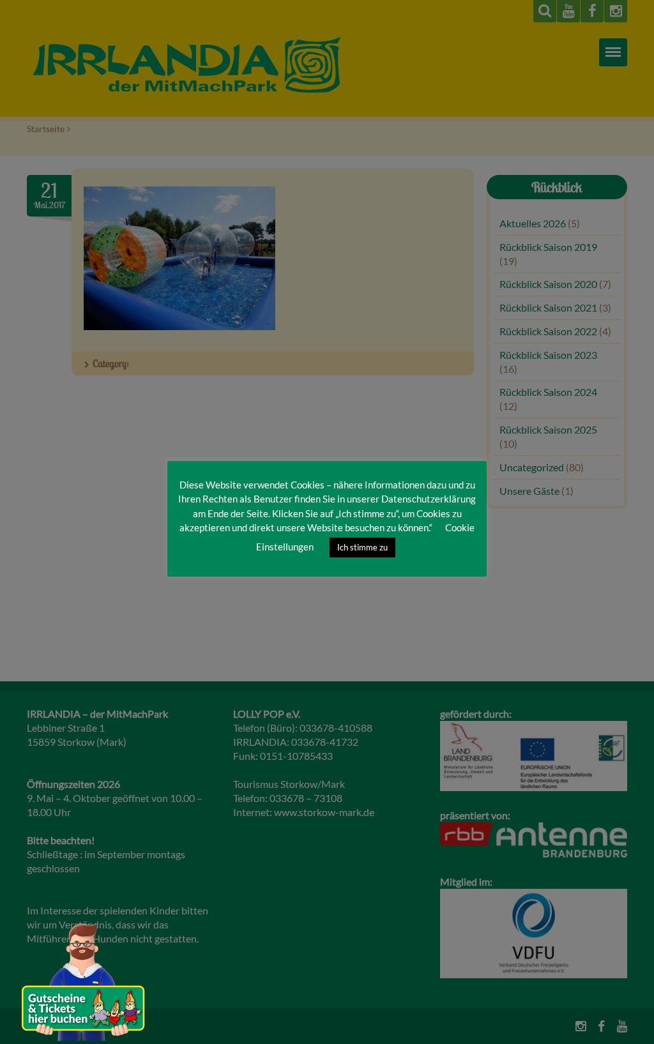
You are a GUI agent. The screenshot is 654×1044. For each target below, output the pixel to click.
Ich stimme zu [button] (362, 547)
